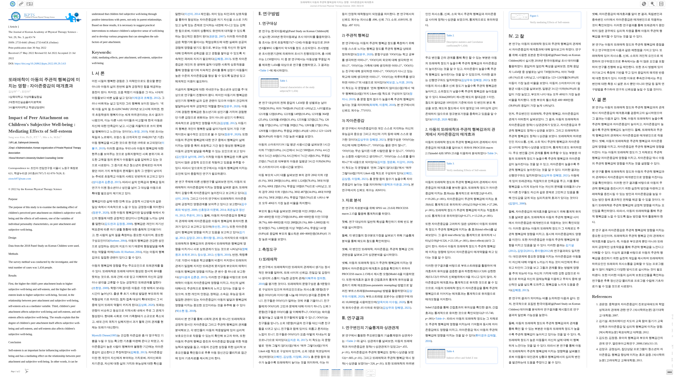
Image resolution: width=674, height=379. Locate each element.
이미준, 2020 (439, 119)
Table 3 (491, 153)
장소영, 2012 (205, 254)
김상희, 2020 (146, 304)
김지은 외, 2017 (297, 339)
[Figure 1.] (371, 373)
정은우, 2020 (100, 212)
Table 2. (451, 35)
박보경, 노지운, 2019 (399, 82)
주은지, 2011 (194, 215)
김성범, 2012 (228, 123)
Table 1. (284, 81)
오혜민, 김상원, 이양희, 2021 (291, 356)
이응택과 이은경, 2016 (395, 184)
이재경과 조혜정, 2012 (145, 97)
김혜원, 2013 (138, 352)
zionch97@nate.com (19, 178)
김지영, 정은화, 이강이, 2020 (394, 162)
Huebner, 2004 (118, 240)
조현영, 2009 (100, 288)
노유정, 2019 (139, 131)
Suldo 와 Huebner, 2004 (127, 251)
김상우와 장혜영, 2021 (371, 139)
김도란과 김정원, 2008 (118, 223)
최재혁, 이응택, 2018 (382, 104)
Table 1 (264, 70)
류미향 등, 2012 (212, 237)
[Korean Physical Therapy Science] (12, 4)
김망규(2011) (525, 250)
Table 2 (351, 341)
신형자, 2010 (222, 254)
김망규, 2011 (194, 237)
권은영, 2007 (216, 36)
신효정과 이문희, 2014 (212, 209)
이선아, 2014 (192, 13)
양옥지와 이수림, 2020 (391, 302)
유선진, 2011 (219, 226)
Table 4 (440, 318)
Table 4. (451, 351)
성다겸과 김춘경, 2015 (106, 182)
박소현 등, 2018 (185, 310)
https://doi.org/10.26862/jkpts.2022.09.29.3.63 (40, 63)
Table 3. (451, 163)
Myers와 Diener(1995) (104, 335)
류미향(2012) (542, 250)
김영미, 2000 (517, 203)
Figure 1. (534, 16)
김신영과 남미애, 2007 (189, 156)
